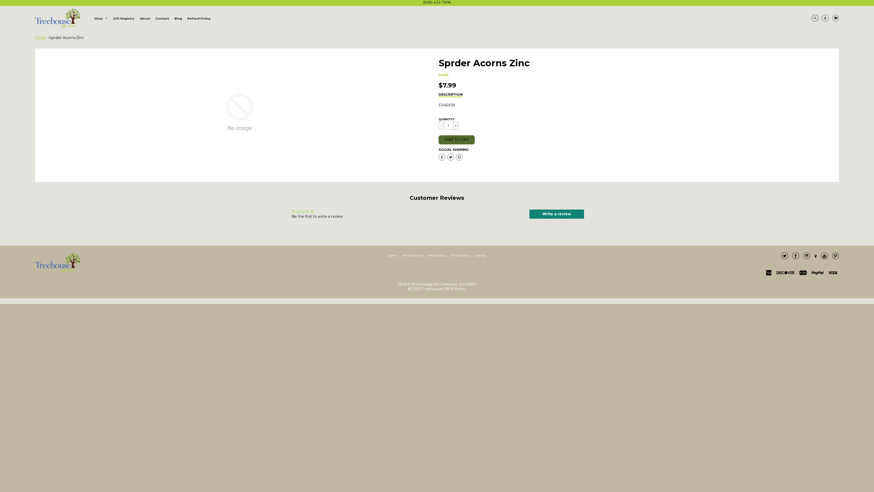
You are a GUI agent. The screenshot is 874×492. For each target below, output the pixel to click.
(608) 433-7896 (437, 2)
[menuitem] (101, 18)
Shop (99, 18)
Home (40, 38)
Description (451, 94)
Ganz (444, 75)
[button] (457, 139)
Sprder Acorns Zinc (66, 38)
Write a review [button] (556, 214)
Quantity (447, 119)
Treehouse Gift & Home (443, 289)
